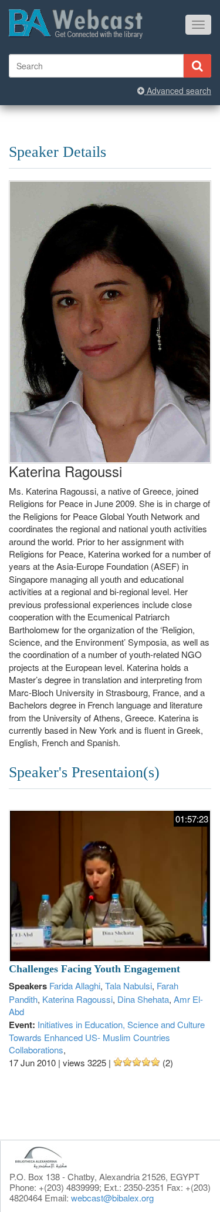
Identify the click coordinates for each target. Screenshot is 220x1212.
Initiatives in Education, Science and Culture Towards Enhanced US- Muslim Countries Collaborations (107, 1037)
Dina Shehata (143, 999)
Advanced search (177, 90)
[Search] (197, 66)
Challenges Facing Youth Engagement (94, 969)
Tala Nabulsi (128, 985)
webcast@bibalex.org (112, 1197)
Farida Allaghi (74, 985)
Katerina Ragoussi (77, 999)
